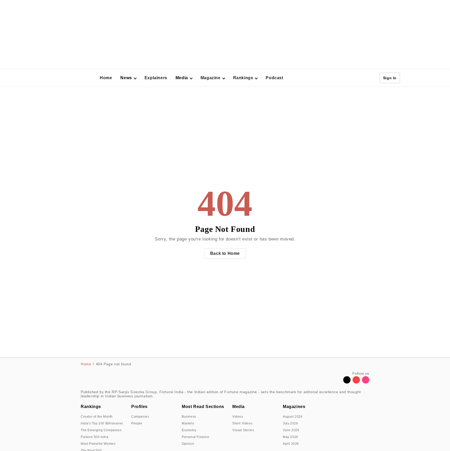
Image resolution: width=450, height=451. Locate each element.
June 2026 (291, 430)
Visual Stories (243, 430)
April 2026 (291, 444)
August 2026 (293, 416)
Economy (189, 430)
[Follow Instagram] (365, 382)
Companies (140, 416)
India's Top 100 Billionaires (102, 423)
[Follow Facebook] (337, 382)
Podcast (274, 78)
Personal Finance (195, 437)
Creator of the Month (97, 416)
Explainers (156, 78)
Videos (237, 416)
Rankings (243, 78)
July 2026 (290, 423)
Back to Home (225, 253)
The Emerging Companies (101, 430)
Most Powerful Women (98, 444)
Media (238, 406)
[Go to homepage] (74, 78)
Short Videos (242, 423)
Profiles (139, 406)
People (136, 423)
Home (106, 78)
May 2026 (290, 437)
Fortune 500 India (94, 437)
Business (189, 416)
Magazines (294, 406)
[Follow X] (347, 382)
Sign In (390, 78)
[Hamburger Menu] (49, 78)
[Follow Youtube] (356, 382)
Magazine (211, 78)
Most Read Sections (203, 406)
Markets (188, 423)
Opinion (188, 444)
